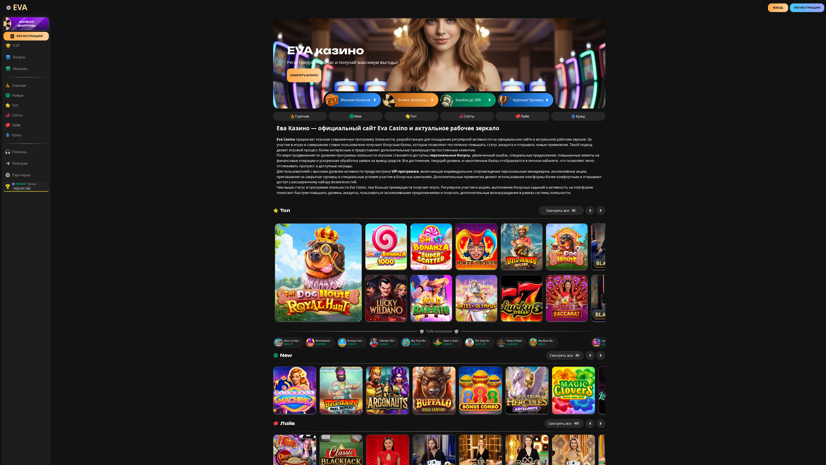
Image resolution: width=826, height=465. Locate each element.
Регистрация (807, 7)
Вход (778, 7)
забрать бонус (304, 75)
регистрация (30, 36)
